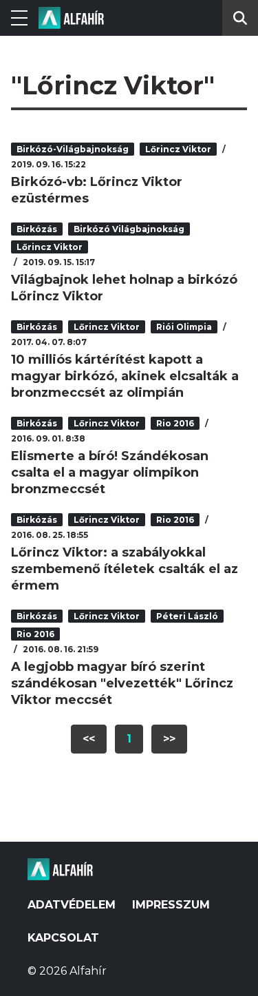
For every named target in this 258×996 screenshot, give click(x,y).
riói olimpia (184, 327)
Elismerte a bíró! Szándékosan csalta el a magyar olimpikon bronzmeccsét (109, 472)
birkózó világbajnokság (129, 229)
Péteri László (187, 616)
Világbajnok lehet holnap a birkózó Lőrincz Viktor (124, 288)
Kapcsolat (63, 937)
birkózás (37, 229)
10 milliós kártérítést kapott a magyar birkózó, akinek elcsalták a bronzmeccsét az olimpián (125, 376)
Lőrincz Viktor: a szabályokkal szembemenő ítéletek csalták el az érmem (124, 569)
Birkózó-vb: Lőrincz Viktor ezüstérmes (96, 190)
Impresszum (171, 904)
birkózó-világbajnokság (73, 149)
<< (89, 738)
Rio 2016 (175, 423)
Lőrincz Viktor (178, 149)
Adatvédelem (72, 904)
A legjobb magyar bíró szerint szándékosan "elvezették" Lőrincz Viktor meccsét (122, 683)
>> (169, 738)
